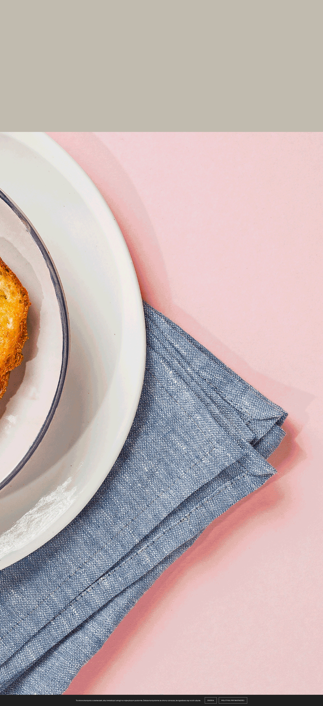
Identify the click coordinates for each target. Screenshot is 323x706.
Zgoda (210, 700)
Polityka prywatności (233, 700)
